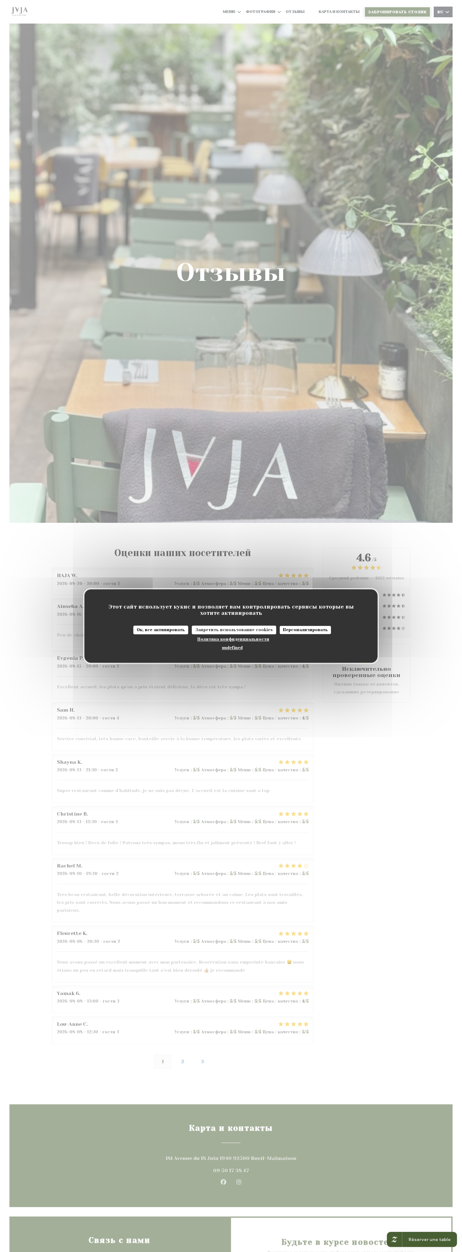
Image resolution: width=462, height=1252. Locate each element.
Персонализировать (305, 629)
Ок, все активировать (161, 629)
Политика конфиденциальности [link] (233, 639)
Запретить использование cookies (234, 629)
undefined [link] (232, 647)
